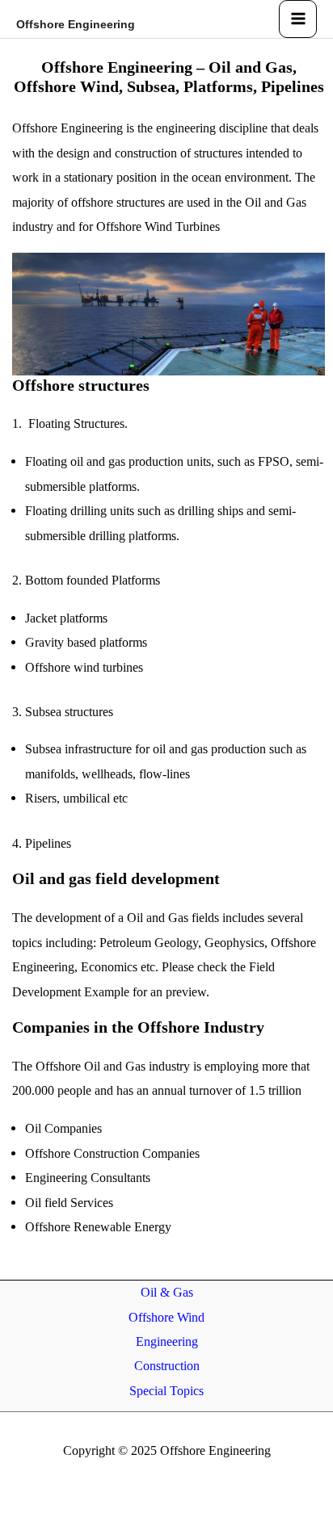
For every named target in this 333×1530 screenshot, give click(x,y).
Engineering (167, 1341)
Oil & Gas (167, 1292)
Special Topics (166, 1390)
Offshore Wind (166, 1317)
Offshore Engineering (75, 25)
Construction (167, 1365)
